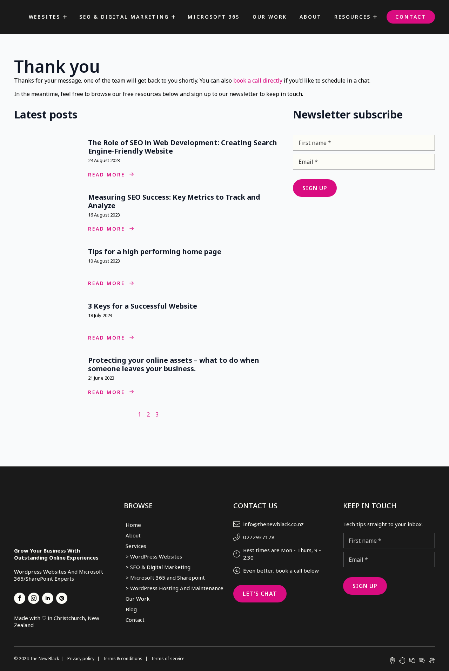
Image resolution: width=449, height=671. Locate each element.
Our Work (270, 16)
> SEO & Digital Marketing (158, 566)
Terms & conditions (123, 659)
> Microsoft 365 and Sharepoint (165, 577)
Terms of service (168, 659)
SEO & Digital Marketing (124, 16)
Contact (410, 16)
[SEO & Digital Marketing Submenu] (173, 16)
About (311, 16)
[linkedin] (47, 598)
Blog (131, 609)
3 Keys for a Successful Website (143, 306)
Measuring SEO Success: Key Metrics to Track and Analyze (174, 201)
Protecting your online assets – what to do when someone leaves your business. (173, 364)
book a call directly (257, 80)
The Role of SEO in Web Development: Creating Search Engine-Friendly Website (182, 146)
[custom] (61, 598)
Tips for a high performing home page (155, 251)
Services (136, 545)
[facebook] (19, 598)
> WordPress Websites (154, 556)
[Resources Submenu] (375, 16)
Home (133, 524)
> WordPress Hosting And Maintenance (171, 588)
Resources (352, 16)
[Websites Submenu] (64, 17)
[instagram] (33, 598)
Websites (44, 16)
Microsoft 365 (214, 16)
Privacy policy (81, 659)
